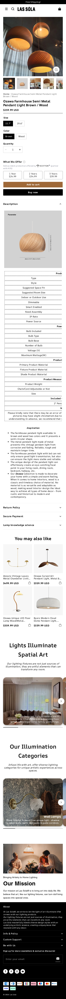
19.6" (20, 123)
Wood (21, 136)
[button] (6, 9)
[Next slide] (61, 701)
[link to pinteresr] (11, 973)
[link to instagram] (17, 973)
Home (6, 94)
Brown (8, 136)
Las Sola (13, 994)
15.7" (8, 123)
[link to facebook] (5, 973)
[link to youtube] (23, 973)
